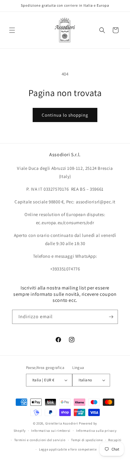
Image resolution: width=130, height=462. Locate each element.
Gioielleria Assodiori (61, 423)
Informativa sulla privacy (96, 430)
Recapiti (115, 440)
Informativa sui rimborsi (50, 430)
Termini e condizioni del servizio (40, 440)
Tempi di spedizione (86, 440)
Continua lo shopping (65, 115)
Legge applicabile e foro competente (68, 449)
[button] (12, 30)
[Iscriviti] (111, 317)
